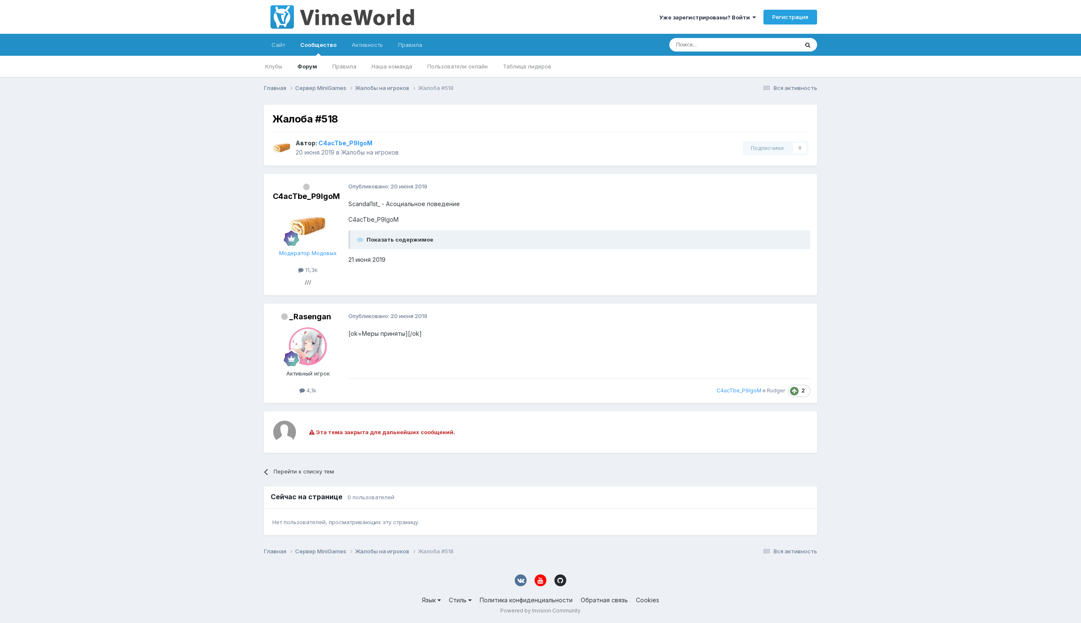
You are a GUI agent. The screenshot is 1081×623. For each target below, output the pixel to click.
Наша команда (392, 66)
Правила (344, 66)
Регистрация (790, 17)
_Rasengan (310, 316)
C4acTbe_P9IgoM (306, 196)
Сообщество (318, 44)
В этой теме (772, 44)
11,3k (311, 270)
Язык (429, 600)
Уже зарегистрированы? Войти (705, 17)
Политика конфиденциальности (526, 600)
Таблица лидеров (527, 66)
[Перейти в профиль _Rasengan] (308, 346)
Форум (307, 66)
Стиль (458, 600)
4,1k (310, 390)
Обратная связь (604, 600)
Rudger (776, 390)
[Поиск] (808, 45)
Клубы (273, 66)
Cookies (647, 600)
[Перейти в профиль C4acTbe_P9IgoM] (281, 148)
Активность (367, 44)
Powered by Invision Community (540, 610)
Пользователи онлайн (457, 66)
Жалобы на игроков (370, 152)
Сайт (278, 44)
